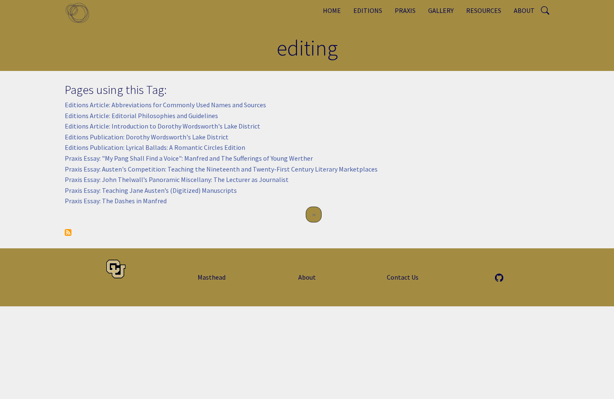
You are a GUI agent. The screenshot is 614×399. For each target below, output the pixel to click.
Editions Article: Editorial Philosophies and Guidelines (141, 115)
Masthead (212, 277)
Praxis (405, 10)
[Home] (80, 12)
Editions (367, 10)
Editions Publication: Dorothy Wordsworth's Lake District (146, 137)
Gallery (441, 10)
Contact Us (403, 277)
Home (332, 10)
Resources (483, 10)
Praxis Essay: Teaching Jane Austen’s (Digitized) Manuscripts (151, 190)
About (524, 10)
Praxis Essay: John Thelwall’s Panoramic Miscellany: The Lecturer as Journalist (177, 179)
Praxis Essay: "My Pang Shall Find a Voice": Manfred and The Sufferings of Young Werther (189, 158)
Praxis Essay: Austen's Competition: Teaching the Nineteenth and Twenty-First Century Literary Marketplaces (221, 169)
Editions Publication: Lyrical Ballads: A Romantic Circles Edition (155, 147)
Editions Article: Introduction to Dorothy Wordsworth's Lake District (162, 126)
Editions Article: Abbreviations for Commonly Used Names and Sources (165, 105)
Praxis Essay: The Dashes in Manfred (116, 201)
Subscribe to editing (68, 232)
